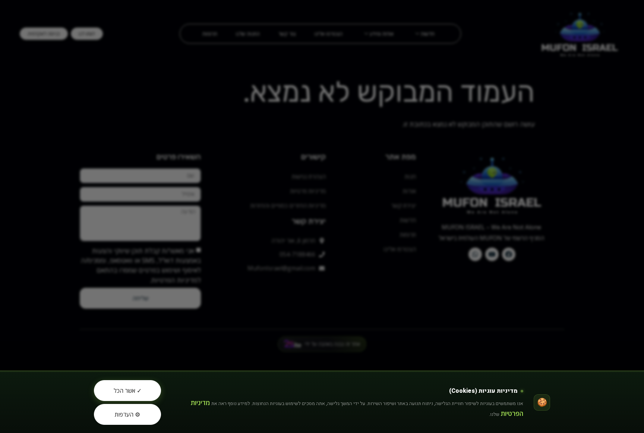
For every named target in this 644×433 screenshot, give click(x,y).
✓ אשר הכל (128, 390)
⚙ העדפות (127, 414)
